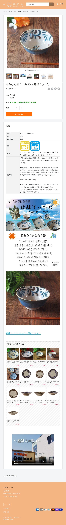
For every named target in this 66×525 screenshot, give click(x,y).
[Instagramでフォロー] (8, 512)
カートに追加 (19, 114)
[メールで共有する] (58, 88)
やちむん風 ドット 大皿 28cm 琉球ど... (13, 381)
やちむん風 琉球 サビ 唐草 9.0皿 (13, 401)
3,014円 (57, 384)
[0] (61, 4)
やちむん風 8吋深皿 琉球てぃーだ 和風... (13, 362)
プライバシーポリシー (10, 496)
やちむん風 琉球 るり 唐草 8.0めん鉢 (26, 401)
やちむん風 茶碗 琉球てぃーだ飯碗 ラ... (52, 362)
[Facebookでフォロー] (4, 512)
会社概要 (6, 491)
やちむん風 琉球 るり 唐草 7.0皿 (26, 381)
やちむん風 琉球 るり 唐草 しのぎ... (53, 401)
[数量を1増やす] (21, 108)
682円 (31, 365)
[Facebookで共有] (49, 88)
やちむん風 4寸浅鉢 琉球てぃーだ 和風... (39, 362)
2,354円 (57, 404)
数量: (7, 108)
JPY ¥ (5, 504)
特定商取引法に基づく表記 (11, 493)
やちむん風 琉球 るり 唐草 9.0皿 (53, 381)
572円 (17, 365)
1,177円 (31, 385)
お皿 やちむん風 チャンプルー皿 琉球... (26, 362)
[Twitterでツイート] (55, 88)
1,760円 (17, 384)
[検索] (51, 4)
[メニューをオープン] (4, 4)
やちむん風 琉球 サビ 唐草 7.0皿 (39, 381)
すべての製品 (12, 11)
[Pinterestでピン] (52, 88)
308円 (44, 365)
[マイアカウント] (58, 4)
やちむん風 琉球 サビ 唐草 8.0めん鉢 (39, 401)
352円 (57, 365)
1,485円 (31, 404)
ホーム (5, 11)
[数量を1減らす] (12, 108)
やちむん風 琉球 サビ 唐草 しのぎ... (13, 421)
